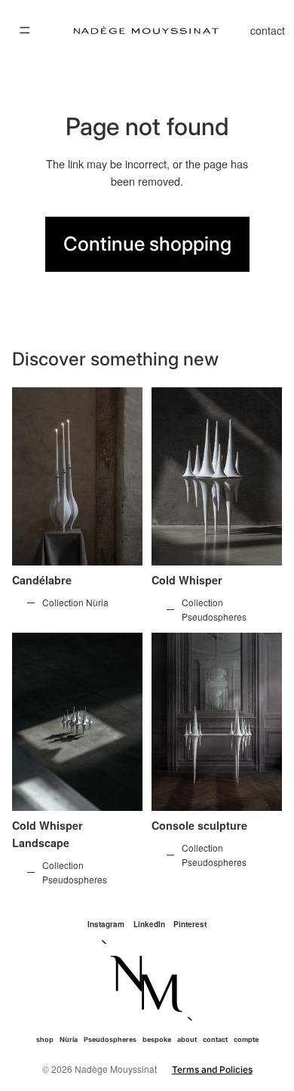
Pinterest (190, 924)
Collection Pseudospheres (214, 609)
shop (45, 1039)
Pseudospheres (110, 1039)
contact (267, 30)
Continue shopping (147, 243)
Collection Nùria (75, 602)
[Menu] (25, 30)
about (187, 1039)
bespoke (156, 1039)
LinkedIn (149, 924)
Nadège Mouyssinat (116, 1068)
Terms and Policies (212, 1069)
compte (246, 1039)
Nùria (69, 1039)
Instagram (105, 924)
